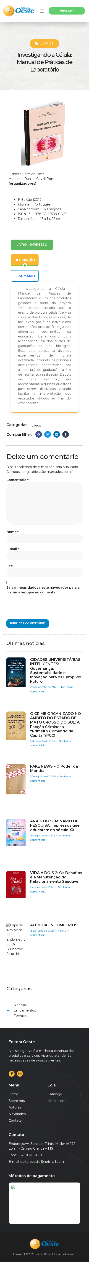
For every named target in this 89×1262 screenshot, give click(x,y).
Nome (12, 532)
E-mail (12, 549)
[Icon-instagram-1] (20, 1074)
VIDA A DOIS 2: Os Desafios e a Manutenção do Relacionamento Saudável (56, 877)
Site (9, 566)
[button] (41, 10)
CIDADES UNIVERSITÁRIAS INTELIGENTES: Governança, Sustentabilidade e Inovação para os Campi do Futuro (55, 670)
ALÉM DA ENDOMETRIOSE (55, 925)
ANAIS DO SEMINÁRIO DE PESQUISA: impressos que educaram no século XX (55, 825)
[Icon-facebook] (12, 1074)
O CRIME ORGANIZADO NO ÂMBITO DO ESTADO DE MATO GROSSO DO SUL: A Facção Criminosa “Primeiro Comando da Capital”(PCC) (55, 725)
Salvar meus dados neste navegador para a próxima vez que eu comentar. (43, 589)
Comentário (17, 480)
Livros (47, 43)
